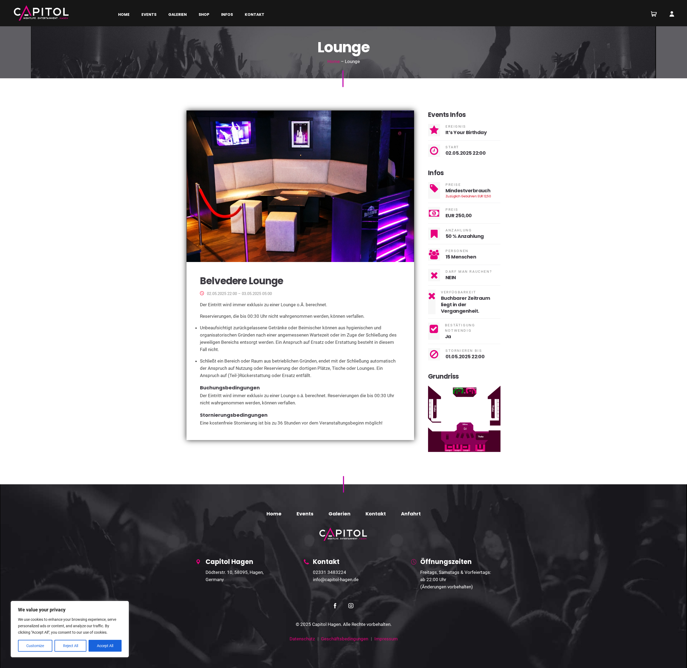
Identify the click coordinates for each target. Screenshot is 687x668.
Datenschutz (302, 638)
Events (305, 513)
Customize (35, 646)
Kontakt (376, 513)
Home (333, 61)
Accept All (105, 646)
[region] (70, 629)
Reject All (70, 646)
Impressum (386, 638)
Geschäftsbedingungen (344, 638)
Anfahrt (411, 513)
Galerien (339, 513)
